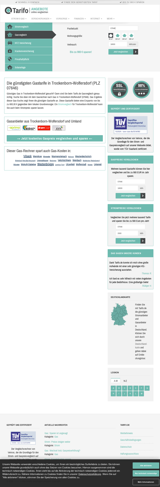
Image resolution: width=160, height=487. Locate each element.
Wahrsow (71, 157)
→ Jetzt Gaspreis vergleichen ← (54, 138)
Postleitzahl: (72, 28)
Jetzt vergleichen (121, 51)
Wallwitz (90, 165)
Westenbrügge (45, 164)
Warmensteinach (59, 156)
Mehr (110, 18)
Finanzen (79, 18)
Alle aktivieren (146, 465)
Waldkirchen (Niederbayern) (91, 160)
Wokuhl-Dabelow (28, 164)
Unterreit (98, 164)
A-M (116, 380)
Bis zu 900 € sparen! (81, 52)
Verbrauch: (72, 44)
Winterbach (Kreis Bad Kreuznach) (25, 160)
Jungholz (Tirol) (60, 165)
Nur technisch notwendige (146, 473)
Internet (95, 18)
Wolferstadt (81, 164)
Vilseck (27, 156)
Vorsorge (62, 18)
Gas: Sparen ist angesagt (56, 433)
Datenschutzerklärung (89, 474)
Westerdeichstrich (83, 156)
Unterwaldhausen (42, 160)
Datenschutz (126, 446)
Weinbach (76, 160)
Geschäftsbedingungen (130, 439)
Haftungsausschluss (129, 453)
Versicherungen (40, 18)
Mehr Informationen (146, 482)
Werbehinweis (126, 433)
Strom (57, 445)
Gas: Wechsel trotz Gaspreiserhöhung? (62, 450)
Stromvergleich (65, 104)
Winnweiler (46, 157)
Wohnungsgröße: (74, 35)
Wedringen (53, 160)
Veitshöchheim (64, 160)
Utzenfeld (70, 164)
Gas (56, 436)
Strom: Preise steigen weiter (57, 441)
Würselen (16, 165)
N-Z (125, 380)
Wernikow (37, 156)
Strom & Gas (18, 18)
